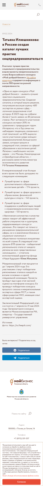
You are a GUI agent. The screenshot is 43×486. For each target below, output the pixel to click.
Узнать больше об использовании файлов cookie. (20, 476)
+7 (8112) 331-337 (21, 438)
